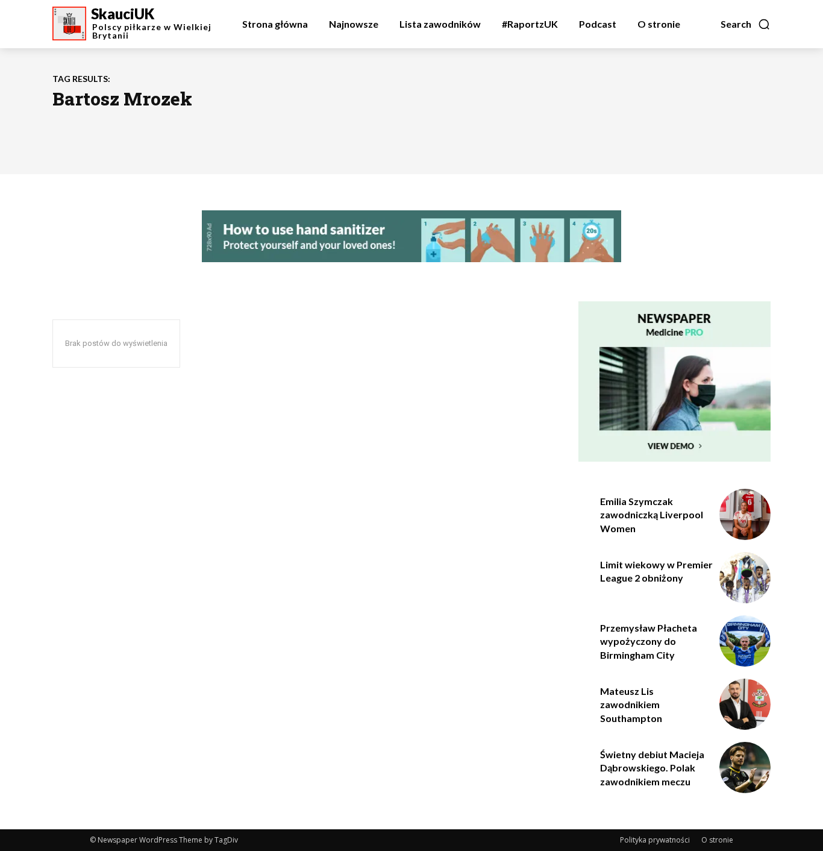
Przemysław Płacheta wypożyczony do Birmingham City (648, 641)
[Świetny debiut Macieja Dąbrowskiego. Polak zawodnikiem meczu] (745, 767)
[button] (746, 24)
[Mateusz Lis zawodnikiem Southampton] (745, 704)
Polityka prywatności (655, 840)
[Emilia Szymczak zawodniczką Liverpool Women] (745, 514)
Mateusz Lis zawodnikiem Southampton (631, 704)
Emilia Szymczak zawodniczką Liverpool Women (651, 514)
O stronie (717, 840)
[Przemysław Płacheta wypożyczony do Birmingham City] (745, 641)
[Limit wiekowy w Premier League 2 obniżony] (745, 577)
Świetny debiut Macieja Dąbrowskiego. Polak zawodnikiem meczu (652, 768)
